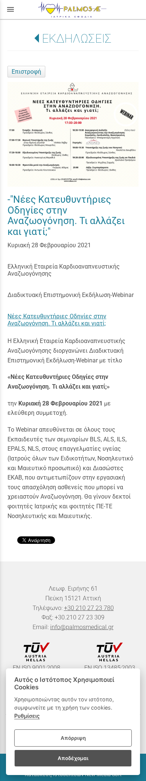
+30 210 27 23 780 (89, 608)
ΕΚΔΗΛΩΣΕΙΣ (76, 38)
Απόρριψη (73, 738)
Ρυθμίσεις (27, 716)
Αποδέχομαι (73, 758)
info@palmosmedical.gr (81, 627)
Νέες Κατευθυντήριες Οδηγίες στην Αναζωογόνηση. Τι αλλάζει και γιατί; (56, 320)
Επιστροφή (26, 71)
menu (10, 9)
